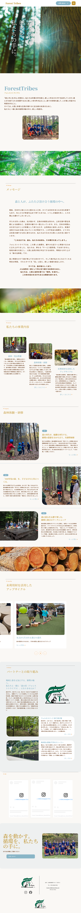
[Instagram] (26, 892)
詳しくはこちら (39, 387)
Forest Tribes (13, 3)
